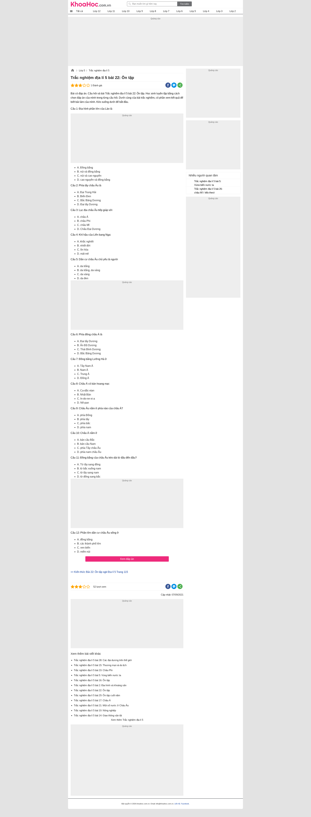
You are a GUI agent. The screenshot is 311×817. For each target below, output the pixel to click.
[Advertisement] (155, 43)
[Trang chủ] (91, 4)
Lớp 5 (82, 70)
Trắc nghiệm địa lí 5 (99, 70)
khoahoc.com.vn (73, 71)
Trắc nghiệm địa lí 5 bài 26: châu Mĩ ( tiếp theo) (208, 190)
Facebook (185, 804)
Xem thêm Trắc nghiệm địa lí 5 (127, 719)
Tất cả (79, 11)
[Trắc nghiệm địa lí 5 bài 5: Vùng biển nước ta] (190, 182)
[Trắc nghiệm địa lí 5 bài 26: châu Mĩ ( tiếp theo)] (190, 190)
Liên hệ (177, 804)
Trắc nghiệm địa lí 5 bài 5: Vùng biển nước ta (207, 183)
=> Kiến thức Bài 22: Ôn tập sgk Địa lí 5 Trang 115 (99, 572)
